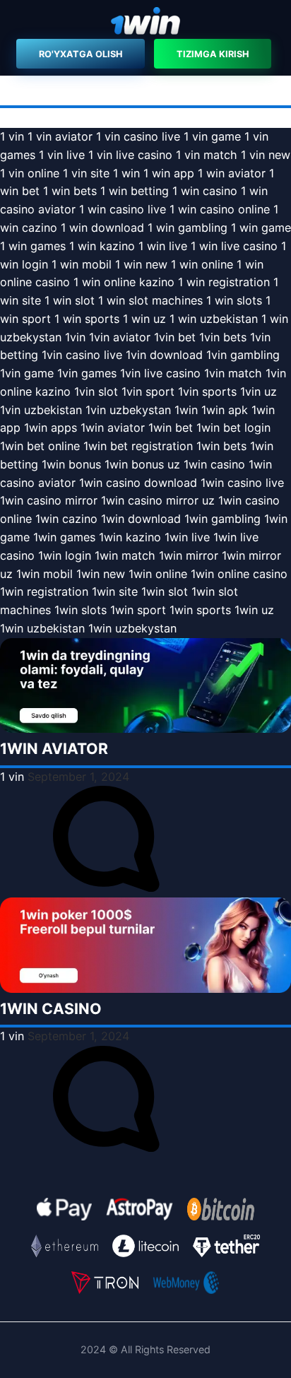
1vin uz (258, 391)
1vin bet (175, 337)
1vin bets (223, 337)
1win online (158, 574)
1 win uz (144, 319)
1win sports (200, 610)
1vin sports (207, 391)
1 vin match (206, 155)
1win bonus (71, 464)
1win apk (224, 410)
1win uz (254, 610)
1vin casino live (82, 355)
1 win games (33, 246)
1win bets (221, 446)
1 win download (102, 227)
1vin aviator (119, 337)
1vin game (27, 373)
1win (186, 410)
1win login (64, 555)
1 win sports (86, 319)
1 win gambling (187, 227)
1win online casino (239, 574)
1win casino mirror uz (158, 500)
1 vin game (212, 136)
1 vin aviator (60, 136)
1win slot (164, 591)
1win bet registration (138, 446)
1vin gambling (243, 355)
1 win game (261, 227)
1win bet (170, 427)
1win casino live (242, 483)
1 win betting (134, 191)
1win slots (80, 610)
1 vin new (265, 155)
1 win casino (204, 191)
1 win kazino (102, 246)
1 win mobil (82, 264)
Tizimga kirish (213, 54)
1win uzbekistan (42, 628)
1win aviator (113, 427)
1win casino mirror (48, 500)
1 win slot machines (150, 300)
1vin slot (96, 391)
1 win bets (70, 191)
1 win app (168, 173)
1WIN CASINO (51, 1008)
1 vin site (86, 173)
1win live (187, 537)
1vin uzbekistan (41, 410)
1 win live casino (234, 246)
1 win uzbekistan (214, 319)
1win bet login (233, 427)
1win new (100, 574)
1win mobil (44, 574)
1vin (75, 337)
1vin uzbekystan (128, 410)
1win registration (44, 591)
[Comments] (106, 888)
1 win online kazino (123, 282)
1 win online (202, 264)
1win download (141, 519)
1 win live (162, 246)
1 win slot (69, 300)
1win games (64, 537)
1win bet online (40, 446)
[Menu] (145, 23)
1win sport (138, 610)
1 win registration (224, 282)
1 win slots (234, 300)
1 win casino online (220, 209)
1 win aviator (232, 173)
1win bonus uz (142, 464)
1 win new (141, 264)
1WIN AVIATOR (54, 748)
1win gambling (222, 519)
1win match (125, 555)
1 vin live (62, 155)
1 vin (12, 136)
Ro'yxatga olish (80, 54)
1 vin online (29, 173)
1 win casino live (122, 209)
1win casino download (138, 483)
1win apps (50, 427)
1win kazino (130, 537)
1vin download (164, 355)
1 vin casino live (138, 136)
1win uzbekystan (132, 628)
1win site (115, 591)
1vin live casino (160, 373)
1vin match (233, 373)
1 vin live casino (130, 155)
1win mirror (188, 555)
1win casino (214, 464)
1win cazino (66, 519)
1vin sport (147, 391)
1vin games (87, 373)
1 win (126, 173)
